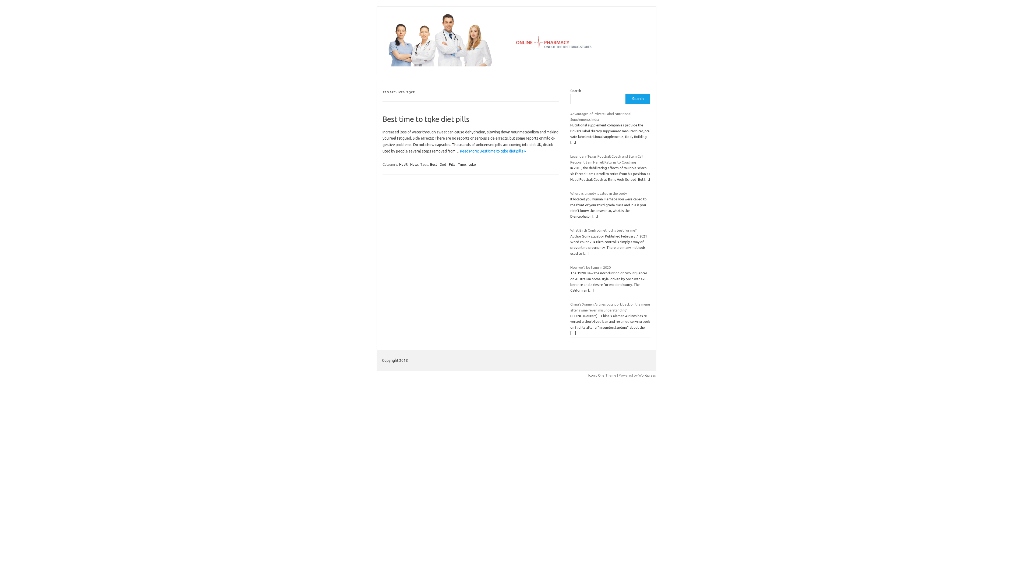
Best (433, 164)
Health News (409, 164)
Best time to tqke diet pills (426, 119)
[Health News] (516, 65)
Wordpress (647, 375)
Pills (452, 164)
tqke (472, 164)
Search (575, 91)
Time (462, 164)
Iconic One (596, 375)
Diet (443, 164)
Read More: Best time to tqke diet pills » (493, 151)
